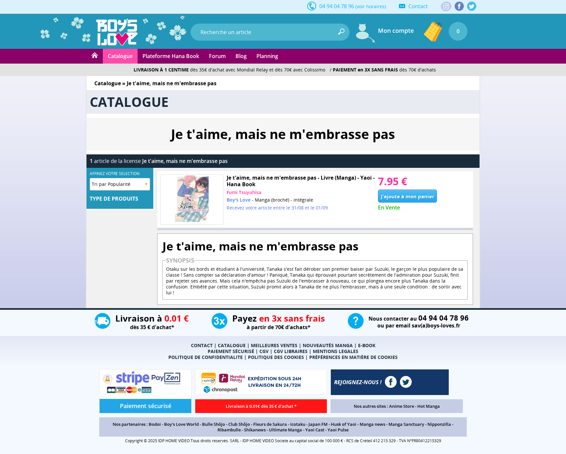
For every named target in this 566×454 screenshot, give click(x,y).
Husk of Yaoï (343, 424)
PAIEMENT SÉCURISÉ (231, 351)
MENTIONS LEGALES (335, 351)
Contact (418, 6)
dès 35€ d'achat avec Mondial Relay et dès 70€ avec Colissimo (229, 70)
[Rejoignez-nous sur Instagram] (446, 7)
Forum (217, 56)
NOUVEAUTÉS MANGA (328, 345)
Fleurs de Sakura (270, 424)
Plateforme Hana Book (170, 56)
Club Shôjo (239, 424)
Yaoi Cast (314, 430)
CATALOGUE (232, 345)
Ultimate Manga (285, 430)
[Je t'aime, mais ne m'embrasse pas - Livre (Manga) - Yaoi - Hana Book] (192, 199)
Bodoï (155, 424)
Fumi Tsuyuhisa (244, 192)
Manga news (372, 424)
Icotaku (297, 424)
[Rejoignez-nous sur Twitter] (471, 6)
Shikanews (255, 430)
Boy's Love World (181, 424)
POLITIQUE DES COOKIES (276, 357)
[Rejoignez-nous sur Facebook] (459, 6)
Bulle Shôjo (213, 424)
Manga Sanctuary (406, 424)
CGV (264, 351)
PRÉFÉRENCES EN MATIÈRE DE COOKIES (353, 357)
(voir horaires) (370, 6)
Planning (267, 56)
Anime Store (401, 406)
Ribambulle (229, 430)
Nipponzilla (439, 424)
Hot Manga (428, 406)
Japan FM (318, 424)
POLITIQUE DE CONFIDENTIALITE (205, 357)
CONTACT (202, 345)
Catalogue (120, 56)
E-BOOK (366, 345)
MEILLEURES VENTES (274, 345)
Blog (241, 56)
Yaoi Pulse (338, 430)
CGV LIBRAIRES (291, 351)
